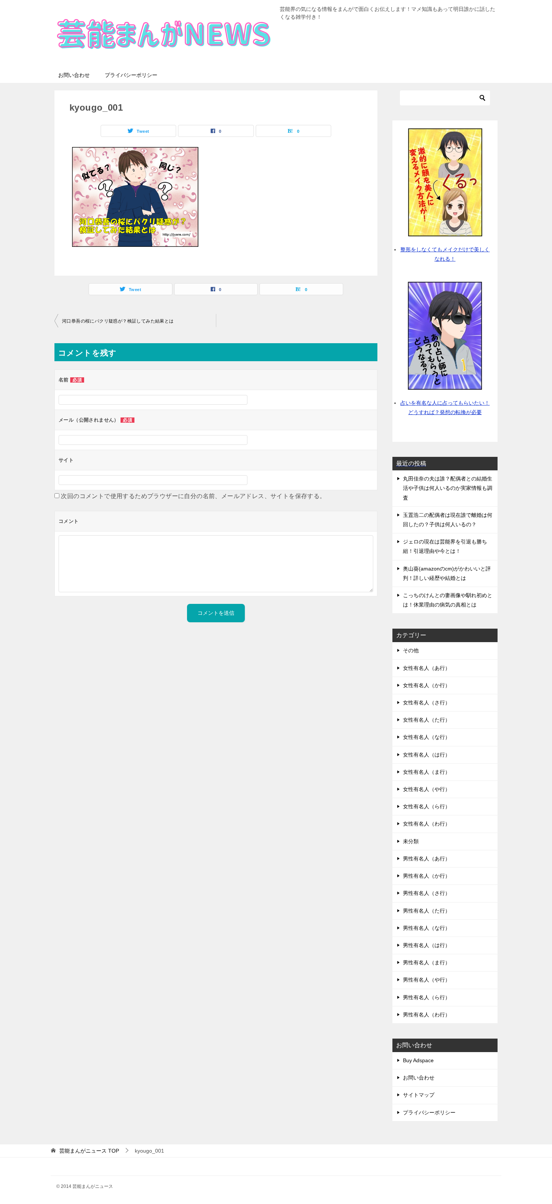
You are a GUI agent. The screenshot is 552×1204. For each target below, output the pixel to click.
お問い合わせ (74, 75)
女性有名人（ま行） (426, 772)
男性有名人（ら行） (426, 997)
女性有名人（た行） (426, 720)
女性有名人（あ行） (426, 668)
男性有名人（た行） (426, 911)
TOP (89, 1151)
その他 (411, 650)
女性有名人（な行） (426, 737)
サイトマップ (418, 1095)
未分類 (411, 841)
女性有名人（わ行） (426, 824)
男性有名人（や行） (426, 980)
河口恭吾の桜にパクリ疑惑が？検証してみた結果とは (118, 321)
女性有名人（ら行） (426, 806)
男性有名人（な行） (426, 928)
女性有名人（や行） (426, 789)
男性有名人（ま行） (426, 962)
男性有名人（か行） (426, 876)
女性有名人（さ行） (426, 703)
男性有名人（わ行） (426, 1015)
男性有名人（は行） (426, 945)
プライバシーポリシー (131, 75)
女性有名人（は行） (426, 755)
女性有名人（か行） (426, 685)
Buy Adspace (418, 1060)
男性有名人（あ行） (426, 859)
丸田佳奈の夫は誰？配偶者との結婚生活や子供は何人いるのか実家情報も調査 (447, 488)
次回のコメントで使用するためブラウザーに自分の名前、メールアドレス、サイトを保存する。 (193, 496)
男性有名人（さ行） (426, 893)
